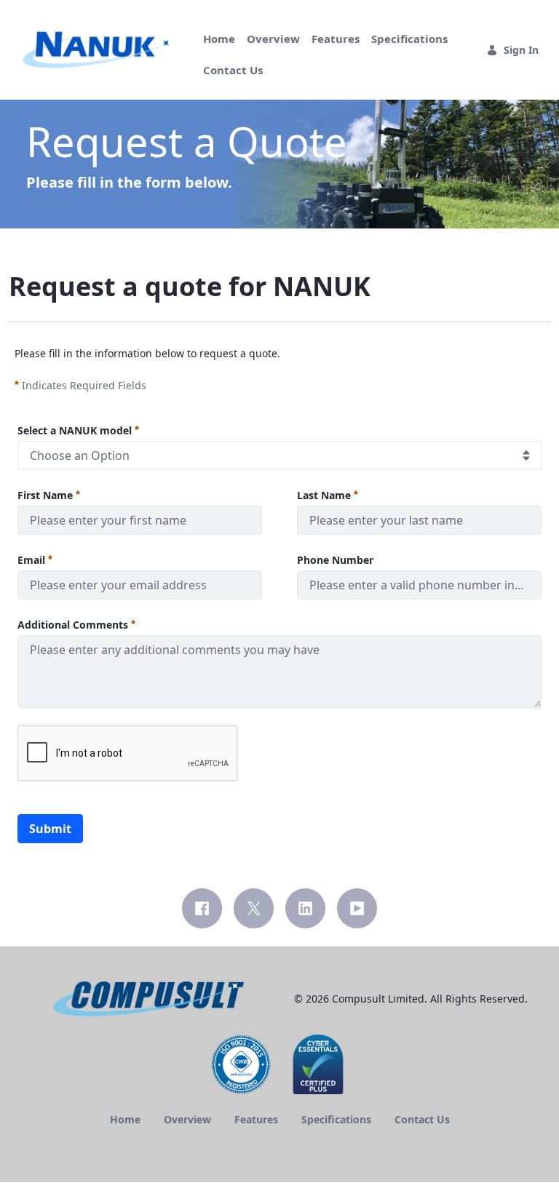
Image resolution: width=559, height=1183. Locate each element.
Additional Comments (72, 625)
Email (31, 560)
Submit (50, 829)
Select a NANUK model (74, 430)
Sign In (521, 50)
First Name (45, 495)
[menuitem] (219, 39)
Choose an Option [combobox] (80, 455)
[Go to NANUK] (98, 50)
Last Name (324, 495)
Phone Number (335, 560)
